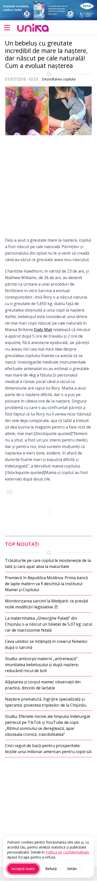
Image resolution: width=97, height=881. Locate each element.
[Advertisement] (48, 188)
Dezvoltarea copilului (59, 79)
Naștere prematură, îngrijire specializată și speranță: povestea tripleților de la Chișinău (45, 702)
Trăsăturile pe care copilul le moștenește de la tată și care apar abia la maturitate (48, 563)
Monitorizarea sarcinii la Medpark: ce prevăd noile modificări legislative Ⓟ (46, 604)
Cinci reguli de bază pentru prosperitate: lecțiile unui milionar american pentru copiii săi (48, 748)
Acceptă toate (23, 868)
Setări (72, 868)
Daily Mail (43, 329)
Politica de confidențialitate (67, 852)
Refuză (51, 868)
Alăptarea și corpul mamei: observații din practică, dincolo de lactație (43, 685)
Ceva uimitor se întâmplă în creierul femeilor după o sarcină (46, 644)
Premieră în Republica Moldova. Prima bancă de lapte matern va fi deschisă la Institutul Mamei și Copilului (46, 583)
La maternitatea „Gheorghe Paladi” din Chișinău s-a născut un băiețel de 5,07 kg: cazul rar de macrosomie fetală (48, 624)
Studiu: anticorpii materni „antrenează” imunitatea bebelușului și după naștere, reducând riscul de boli (42, 664)
